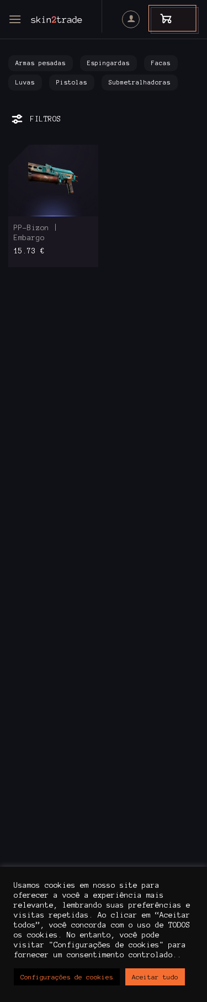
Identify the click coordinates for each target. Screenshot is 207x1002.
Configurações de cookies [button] (66, 976)
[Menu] (15, 19)
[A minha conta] (131, 19)
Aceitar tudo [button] (155, 976)
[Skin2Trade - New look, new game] (71, 19)
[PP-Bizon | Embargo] (53, 180)
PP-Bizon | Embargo (36, 233)
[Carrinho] (160, 18)
